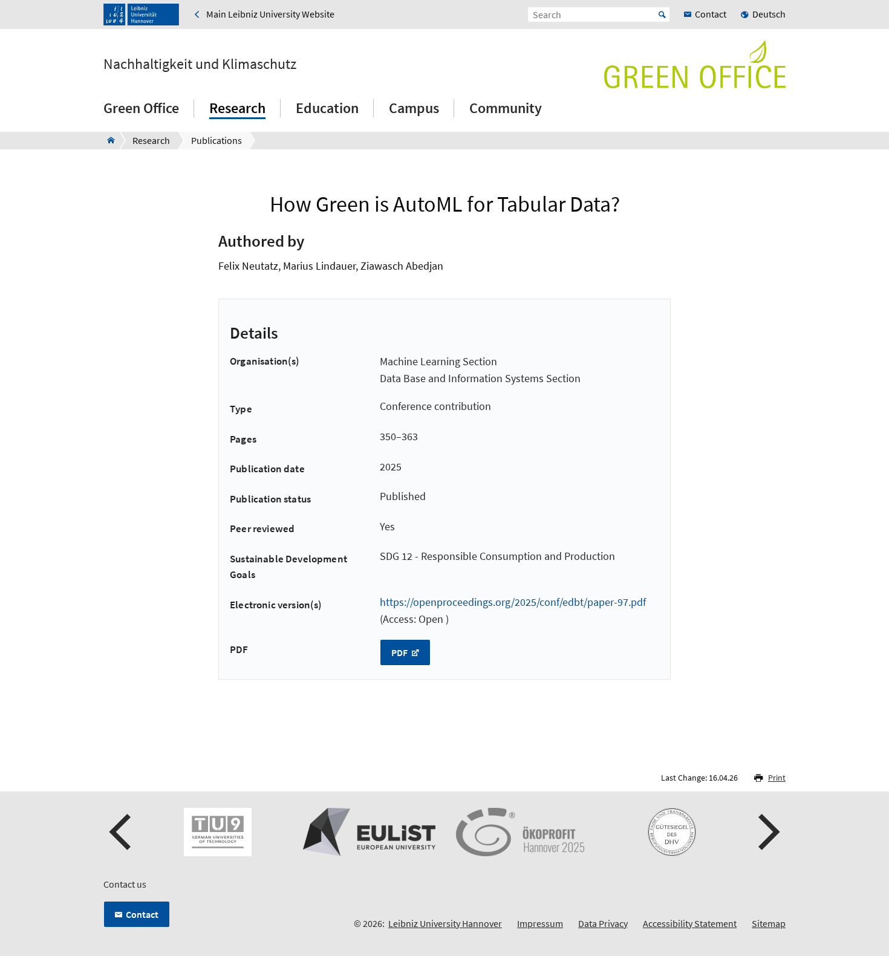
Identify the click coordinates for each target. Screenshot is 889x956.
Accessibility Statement (690, 923)
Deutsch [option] (769, 14)
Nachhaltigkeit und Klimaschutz (199, 64)
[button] (121, 832)
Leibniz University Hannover (445, 923)
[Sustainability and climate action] (107, 140)
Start (662, 14)
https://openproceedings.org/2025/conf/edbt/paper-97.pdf (513, 602)
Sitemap (769, 923)
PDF (400, 652)
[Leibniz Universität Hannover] (141, 14)
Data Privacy (603, 923)
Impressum (540, 923)
